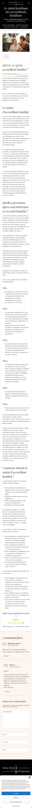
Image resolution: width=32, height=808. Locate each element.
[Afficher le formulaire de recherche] (3, 3)
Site (4, 750)
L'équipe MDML (11, 25)
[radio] (9, 623)
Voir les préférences (16, 802)
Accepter (16, 793)
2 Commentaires (24, 27)
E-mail (5, 742)
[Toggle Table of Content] (6, 56)
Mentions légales (16, 805)
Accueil (6, 19)
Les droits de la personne (15, 19)
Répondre (6, 656)
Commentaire (8, 712)
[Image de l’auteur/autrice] (3, 25)
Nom (5, 734)
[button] (29, 777)
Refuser (16, 797)
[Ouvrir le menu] (28, 3)
